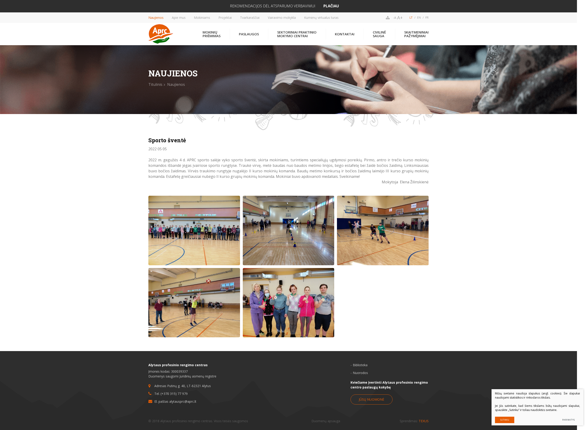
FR (427, 17)
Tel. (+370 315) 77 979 (171, 393)
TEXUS (424, 421)
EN (419, 17)
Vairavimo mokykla (282, 17)
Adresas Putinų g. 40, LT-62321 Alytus (182, 386)
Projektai (225, 17)
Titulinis (155, 84)
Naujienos (156, 17)
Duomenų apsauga (325, 421)
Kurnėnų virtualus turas (321, 17)
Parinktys (568, 419)
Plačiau (331, 6)
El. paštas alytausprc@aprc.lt (175, 401)
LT (411, 17)
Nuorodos (360, 373)
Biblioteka (360, 365)
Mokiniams (202, 17)
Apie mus (179, 17)
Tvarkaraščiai (250, 17)
